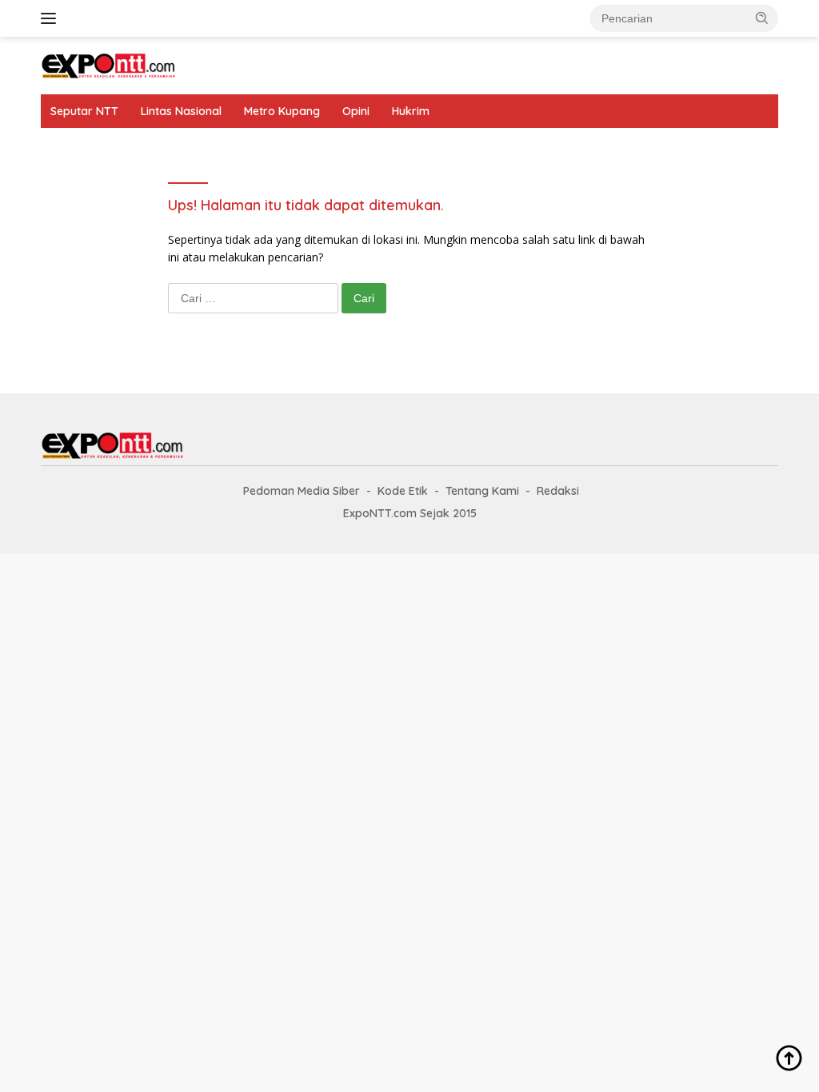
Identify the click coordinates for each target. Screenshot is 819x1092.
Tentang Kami (482, 491)
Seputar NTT (84, 111)
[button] (762, 17)
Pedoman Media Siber (301, 491)
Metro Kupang (282, 111)
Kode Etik (403, 491)
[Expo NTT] (109, 64)
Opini (356, 111)
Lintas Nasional (181, 111)
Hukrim (410, 111)
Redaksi (558, 491)
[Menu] (51, 18)
